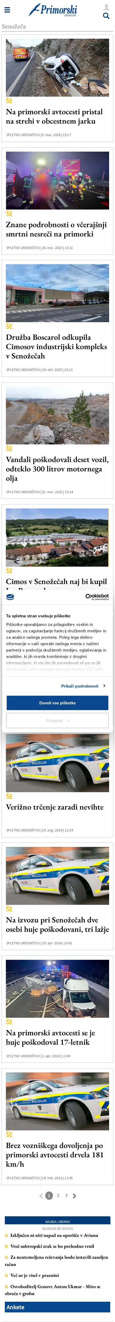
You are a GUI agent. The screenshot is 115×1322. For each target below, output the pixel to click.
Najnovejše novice (57, 1228)
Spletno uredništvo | (23, 135)
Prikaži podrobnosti (80, 686)
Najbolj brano (57, 1222)
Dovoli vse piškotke (57, 703)
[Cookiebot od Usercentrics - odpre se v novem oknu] (85, 597)
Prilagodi (54, 720)
